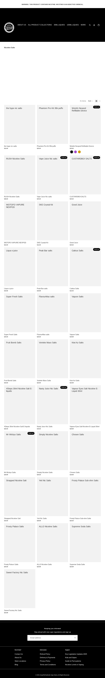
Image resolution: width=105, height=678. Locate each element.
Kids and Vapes (71, 657)
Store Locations (20, 661)
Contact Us (19, 654)
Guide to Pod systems (73, 661)
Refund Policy (45, 654)
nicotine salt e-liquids (27, 53)
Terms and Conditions (48, 665)
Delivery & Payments (47, 657)
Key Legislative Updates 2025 (76, 654)
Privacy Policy (45, 661)
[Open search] (90, 25)
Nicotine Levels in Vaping (74, 665)
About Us (18, 657)
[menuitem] (83, 25)
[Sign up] (75, 638)
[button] (90, 101)
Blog (16, 665)
